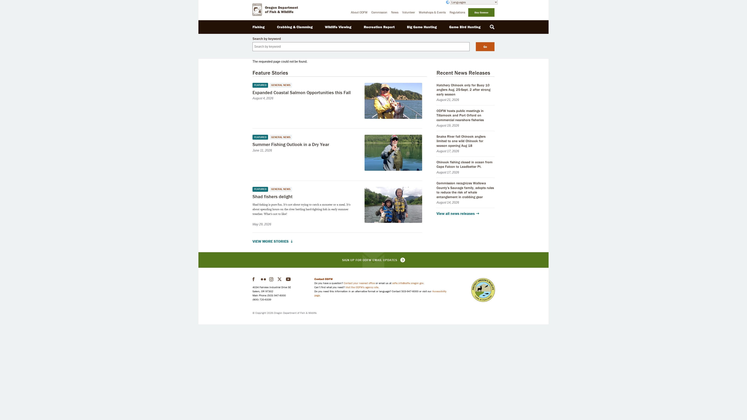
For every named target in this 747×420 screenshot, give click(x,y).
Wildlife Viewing (338, 27)
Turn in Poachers (483, 290)
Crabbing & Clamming (295, 27)
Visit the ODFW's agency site (361, 287)
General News (280, 85)
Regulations (457, 12)
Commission (379, 12)
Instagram (271, 279)
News (394, 12)
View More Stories (271, 241)
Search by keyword (267, 38)
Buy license (481, 12)
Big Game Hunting (422, 27)
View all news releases (456, 213)
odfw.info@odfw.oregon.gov (407, 283)
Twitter (280, 279)
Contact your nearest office (359, 283)
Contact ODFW (323, 279)
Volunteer (408, 12)
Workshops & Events (432, 12)
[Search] (492, 27)
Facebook (255, 279)
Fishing (259, 27)
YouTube (288, 279)
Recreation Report (379, 27)
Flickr (263, 279)
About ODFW (359, 12)
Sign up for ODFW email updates (369, 260)
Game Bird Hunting (464, 27)
